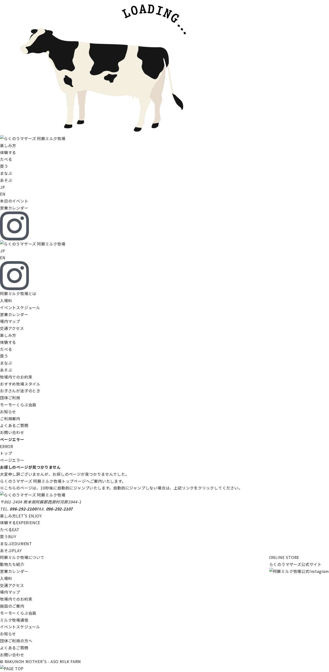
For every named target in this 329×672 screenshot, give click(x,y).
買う (8, 536)
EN (3, 194)
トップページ (74, 481)
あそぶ (11, 550)
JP (2, 187)
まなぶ (16, 543)
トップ (6, 453)
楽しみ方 (21, 516)
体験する (20, 522)
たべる (10, 529)
